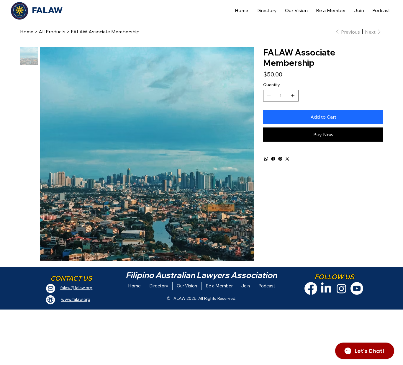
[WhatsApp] (266, 159)
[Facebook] (273, 159)
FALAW (47, 10)
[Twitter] (287, 159)
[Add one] (293, 96)
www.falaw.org (75, 299)
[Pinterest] (280, 159)
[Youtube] (356, 288)
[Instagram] (341, 288)
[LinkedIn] (326, 288)
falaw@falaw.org (76, 287)
